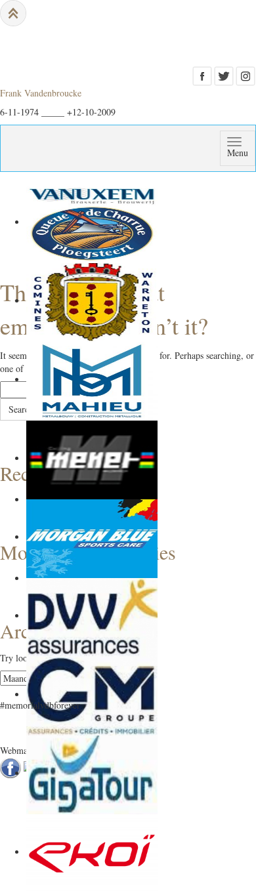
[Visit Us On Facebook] (202, 74)
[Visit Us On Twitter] (223, 74)
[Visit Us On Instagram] (245, 74)
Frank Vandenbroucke (40, 93)
